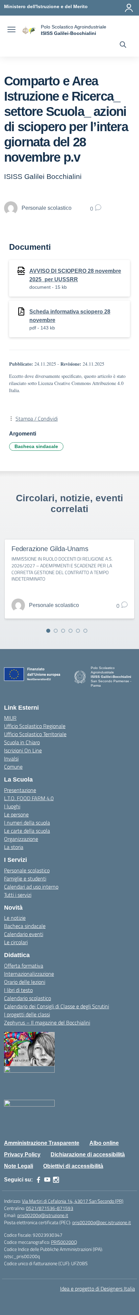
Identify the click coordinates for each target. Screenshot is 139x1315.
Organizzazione (21, 839)
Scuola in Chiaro (22, 742)
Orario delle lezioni (24, 982)
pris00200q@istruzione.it (42, 1215)
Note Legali (18, 1166)
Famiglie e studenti (25, 878)
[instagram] (56, 1180)
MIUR (10, 718)
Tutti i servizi (17, 895)
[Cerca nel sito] (123, 45)
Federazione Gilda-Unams (49, 548)
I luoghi (12, 806)
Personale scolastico (27, 870)
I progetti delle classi (27, 1014)
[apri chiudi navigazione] (11, 30)
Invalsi (11, 758)
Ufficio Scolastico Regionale (34, 726)
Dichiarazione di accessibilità (88, 1154)
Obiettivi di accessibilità (73, 1166)
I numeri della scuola (27, 822)
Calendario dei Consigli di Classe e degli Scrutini (56, 1006)
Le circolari (16, 942)
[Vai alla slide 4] (70, 631)
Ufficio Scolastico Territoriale (35, 734)
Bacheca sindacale (36, 446)
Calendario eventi (23, 934)
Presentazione (20, 790)
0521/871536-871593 (49, 1208)
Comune (13, 767)
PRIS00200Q (64, 1242)
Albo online (104, 1143)
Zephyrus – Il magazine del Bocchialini (47, 1022)
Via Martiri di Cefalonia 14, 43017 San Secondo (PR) (72, 1201)
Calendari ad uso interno (31, 887)
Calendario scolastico (27, 998)
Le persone (16, 814)
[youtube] (47, 1180)
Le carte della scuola (27, 831)
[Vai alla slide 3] (63, 631)
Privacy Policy (22, 1154)
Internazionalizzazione (29, 974)
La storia (13, 847)
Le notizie (15, 918)
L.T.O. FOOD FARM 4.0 (29, 798)
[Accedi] (129, 7)
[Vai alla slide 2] (56, 631)
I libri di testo (18, 990)
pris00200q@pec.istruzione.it (101, 1222)
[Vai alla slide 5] (78, 631)
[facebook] (38, 1180)
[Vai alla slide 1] (48, 631)
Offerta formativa (23, 966)
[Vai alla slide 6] (85, 631)
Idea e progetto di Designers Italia (97, 1288)
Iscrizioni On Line (23, 750)
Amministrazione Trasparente (41, 1143)
